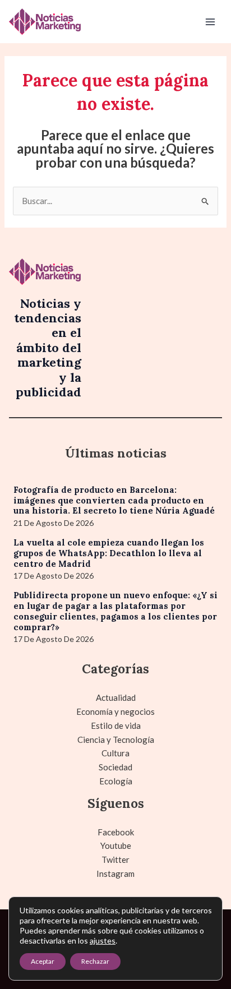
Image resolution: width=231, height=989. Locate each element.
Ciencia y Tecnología (115, 739)
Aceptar (42, 961)
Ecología (115, 781)
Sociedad (115, 767)
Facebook (116, 832)
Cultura (115, 753)
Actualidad (116, 697)
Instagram (115, 873)
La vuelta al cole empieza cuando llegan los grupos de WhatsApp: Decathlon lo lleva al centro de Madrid (108, 553)
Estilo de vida (116, 725)
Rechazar (95, 961)
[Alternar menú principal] (210, 22)
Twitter (115, 859)
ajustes (103, 940)
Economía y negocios (115, 711)
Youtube (115, 845)
